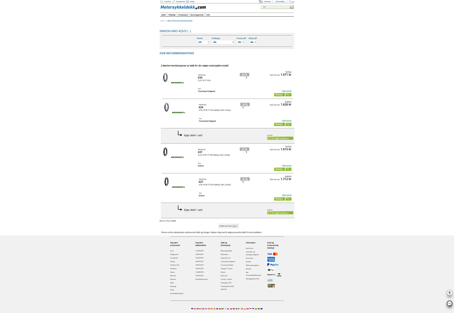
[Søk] (292, 7)
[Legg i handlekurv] (288, 94)
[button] (450, 292)
